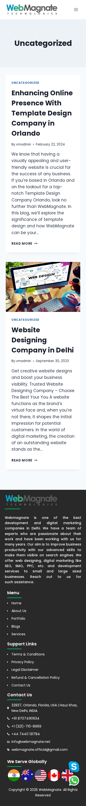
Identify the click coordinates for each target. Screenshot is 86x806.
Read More (24, 243)
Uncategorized (25, 83)
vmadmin (23, 144)
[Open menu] (75, 9)
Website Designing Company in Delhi (42, 340)
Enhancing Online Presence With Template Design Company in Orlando (42, 113)
